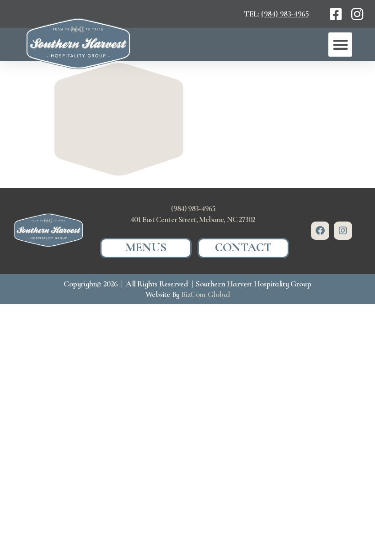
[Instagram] (343, 231)
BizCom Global (205, 294)
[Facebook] (320, 231)
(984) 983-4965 (284, 14)
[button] (340, 44)
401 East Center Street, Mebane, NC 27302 (192, 219)
